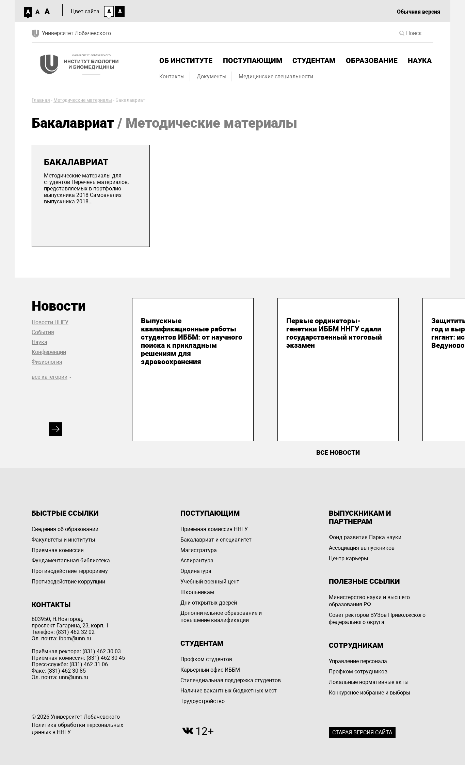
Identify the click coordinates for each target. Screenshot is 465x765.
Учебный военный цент (209, 581)
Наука (420, 61)
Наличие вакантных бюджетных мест (228, 690)
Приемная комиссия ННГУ (214, 529)
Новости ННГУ (50, 322)
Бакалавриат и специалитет (216, 539)
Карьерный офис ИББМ (210, 670)
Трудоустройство (202, 701)
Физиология (47, 362)
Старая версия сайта (362, 732)
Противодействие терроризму (70, 571)
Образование (372, 61)
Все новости (338, 452)
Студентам (313, 61)
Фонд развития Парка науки (365, 537)
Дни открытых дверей (208, 602)
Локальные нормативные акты (368, 682)
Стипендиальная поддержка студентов (230, 680)
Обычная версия (418, 12)
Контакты (172, 76)
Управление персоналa (358, 661)
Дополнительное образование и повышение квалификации (221, 616)
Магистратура (198, 550)
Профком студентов (206, 659)
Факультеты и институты (63, 539)
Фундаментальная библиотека (71, 560)
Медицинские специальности (276, 76)
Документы (211, 76)
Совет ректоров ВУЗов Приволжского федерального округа (377, 618)
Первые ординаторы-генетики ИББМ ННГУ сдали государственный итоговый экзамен (334, 333)
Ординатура (195, 571)
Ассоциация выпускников (362, 548)
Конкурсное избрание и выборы (369, 692)
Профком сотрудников (358, 671)
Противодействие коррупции (68, 581)
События (43, 332)
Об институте (185, 61)
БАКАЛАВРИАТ (76, 162)
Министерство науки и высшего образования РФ (369, 601)
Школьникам (197, 592)
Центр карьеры (348, 558)
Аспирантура (196, 560)
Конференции (49, 352)
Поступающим (252, 61)
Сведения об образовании (65, 529)
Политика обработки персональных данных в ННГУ (77, 728)
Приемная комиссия (58, 550)
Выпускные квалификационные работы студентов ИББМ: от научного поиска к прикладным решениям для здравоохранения (191, 341)
